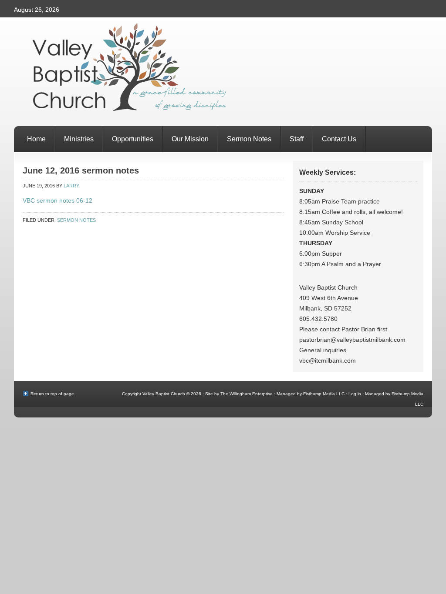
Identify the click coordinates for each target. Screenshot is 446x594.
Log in (354, 393)
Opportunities (132, 139)
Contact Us (339, 139)
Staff (297, 139)
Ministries (79, 139)
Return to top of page (52, 393)
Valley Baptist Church (223, 71)
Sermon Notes (249, 139)
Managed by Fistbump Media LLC (311, 393)
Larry (71, 185)
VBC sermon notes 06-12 (57, 200)
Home (36, 139)
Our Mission (190, 139)
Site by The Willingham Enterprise (239, 393)
